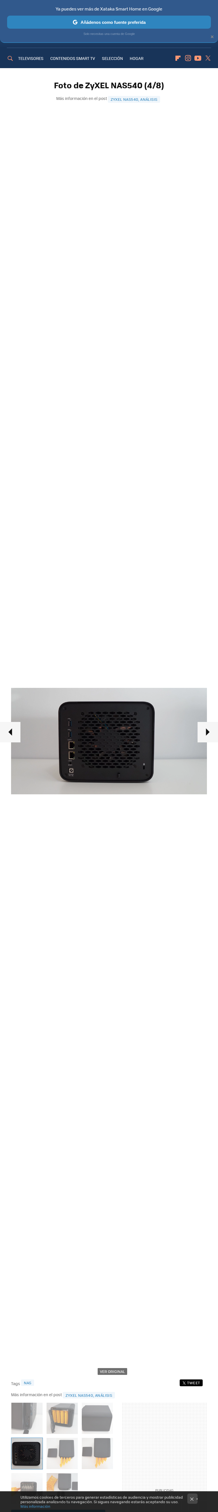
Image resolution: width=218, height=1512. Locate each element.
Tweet (193, 1382)
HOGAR (136, 58)
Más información (35, 1506)
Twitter (207, 58)
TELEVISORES (30, 58)
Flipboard (178, 58)
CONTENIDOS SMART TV (72, 58)
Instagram (188, 58)
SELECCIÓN (112, 58)
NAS (28, 1382)
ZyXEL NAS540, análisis (134, 99)
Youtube (197, 58)
